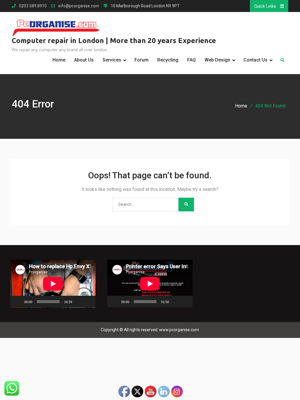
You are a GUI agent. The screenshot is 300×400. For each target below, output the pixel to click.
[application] (53, 284)
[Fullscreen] (88, 302)
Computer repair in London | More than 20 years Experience (114, 41)
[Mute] (78, 302)
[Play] (18, 302)
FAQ (191, 60)
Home (58, 60)
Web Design (217, 60)
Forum (141, 60)
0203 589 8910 (33, 6)
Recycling (167, 60)
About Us (84, 60)
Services (112, 60)
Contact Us (255, 60)
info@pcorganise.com (78, 6)
